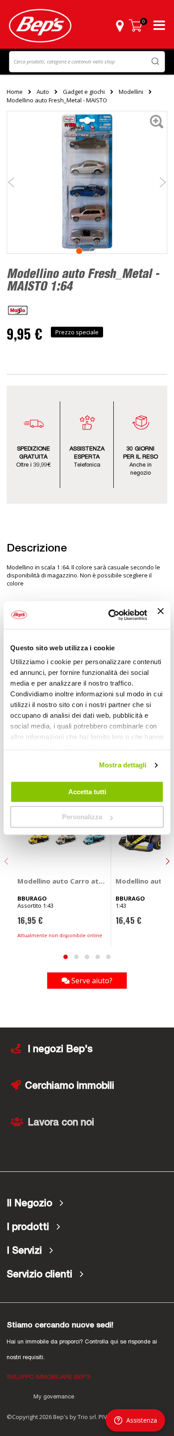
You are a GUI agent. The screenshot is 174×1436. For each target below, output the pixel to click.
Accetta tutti (87, 792)
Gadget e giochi (84, 92)
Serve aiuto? (91, 980)
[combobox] (87, 61)
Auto (43, 92)
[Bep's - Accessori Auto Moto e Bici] (40, 25)
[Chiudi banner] (160, 615)
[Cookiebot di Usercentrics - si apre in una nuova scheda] (110, 615)
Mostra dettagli (123, 765)
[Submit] (155, 61)
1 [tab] (79, 251)
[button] (119, 25)
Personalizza (82, 817)
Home (15, 92)
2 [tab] (92, 251)
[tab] (87, 1203)
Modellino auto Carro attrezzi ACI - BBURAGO (62, 881)
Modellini (131, 92)
